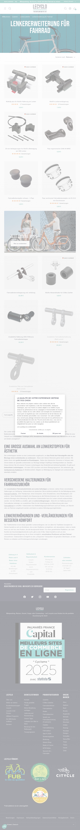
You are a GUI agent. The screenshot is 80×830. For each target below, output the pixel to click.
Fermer (23, 433)
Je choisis (40, 433)
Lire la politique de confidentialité (26, 427)
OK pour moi (56, 433)
